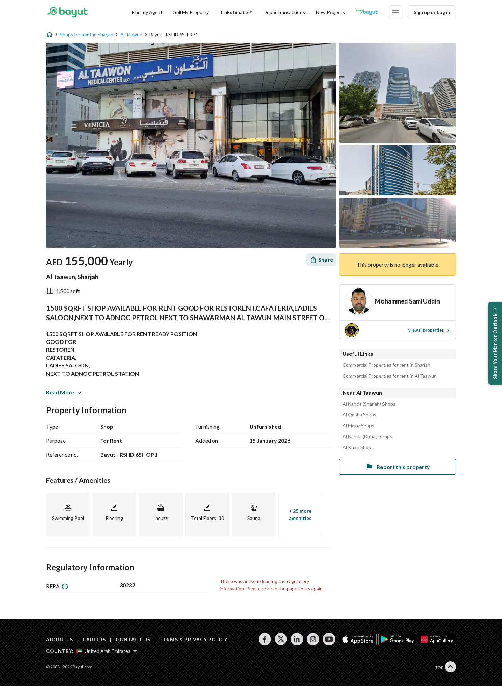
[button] (495, 343)
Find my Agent (147, 12)
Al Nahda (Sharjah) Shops (369, 404)
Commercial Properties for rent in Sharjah (386, 365)
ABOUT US (59, 639)
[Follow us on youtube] (329, 639)
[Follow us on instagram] (313, 639)
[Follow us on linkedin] (297, 639)
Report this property (403, 466)
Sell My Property (191, 12)
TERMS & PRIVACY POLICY (193, 639)
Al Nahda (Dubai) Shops (367, 436)
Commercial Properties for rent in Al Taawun (390, 376)
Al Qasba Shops (359, 414)
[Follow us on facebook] (265, 639)
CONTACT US (133, 639)
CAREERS (94, 639)
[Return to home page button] (67, 12)
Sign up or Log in (432, 12)
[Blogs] (366, 12)
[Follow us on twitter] (281, 639)
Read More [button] (60, 392)
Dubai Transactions (284, 12)
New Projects (330, 12)
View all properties (426, 330)
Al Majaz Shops (358, 425)
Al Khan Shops (358, 447)
